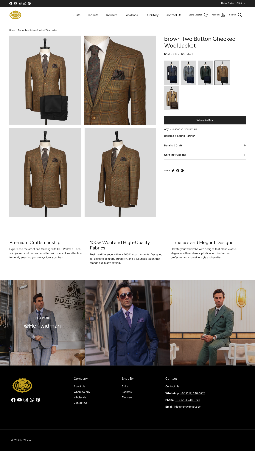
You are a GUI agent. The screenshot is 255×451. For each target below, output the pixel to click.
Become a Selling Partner (179, 135)
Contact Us (173, 15)
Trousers (111, 15)
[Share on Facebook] (177, 170)
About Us (79, 386)
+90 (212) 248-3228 (192, 393)
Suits (77, 15)
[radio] (171, 73)
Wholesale (80, 397)
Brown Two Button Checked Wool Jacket (37, 30)
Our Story (151, 15)
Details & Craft (173, 145)
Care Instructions (175, 154)
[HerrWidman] (15, 14)
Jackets (93, 15)
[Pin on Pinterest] (182, 170)
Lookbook (131, 15)
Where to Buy (205, 120)
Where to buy (82, 391)
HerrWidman (25, 440)
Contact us (190, 129)
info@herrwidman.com (187, 406)
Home (12, 30)
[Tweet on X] (173, 170)
